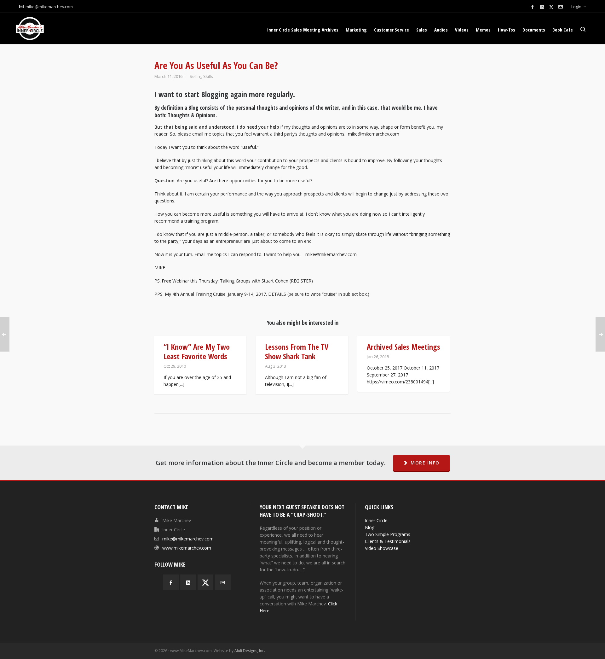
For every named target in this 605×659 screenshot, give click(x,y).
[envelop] (561, 7)
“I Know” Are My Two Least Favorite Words (197, 351)
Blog (369, 527)
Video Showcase (381, 548)
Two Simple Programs (387, 534)
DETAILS (277, 294)
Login (576, 6)
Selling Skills (201, 76)
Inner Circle (376, 520)
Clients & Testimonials (388, 541)
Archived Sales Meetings (403, 346)
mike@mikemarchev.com (49, 6)
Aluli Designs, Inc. (249, 650)
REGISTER (301, 281)
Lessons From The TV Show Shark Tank (296, 351)
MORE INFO (425, 463)
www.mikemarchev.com (186, 548)
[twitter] (552, 7)
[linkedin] (543, 7)
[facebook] (533, 7)
